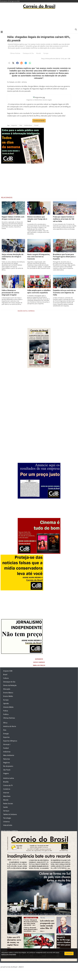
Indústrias (6, 752)
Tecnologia (7, 818)
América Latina (8, 778)
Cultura (6, 678)
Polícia (5, 711)
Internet (6, 793)
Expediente (39, 659)
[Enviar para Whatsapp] (30, 63)
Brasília (5, 782)
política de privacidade (8, 954)
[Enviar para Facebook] (17, 63)
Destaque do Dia (28, 53)
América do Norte (9, 726)
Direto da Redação (10, 685)
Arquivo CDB (7, 671)
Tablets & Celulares (10, 814)
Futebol (6, 748)
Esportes (6, 737)
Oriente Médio (8, 707)
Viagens (6, 773)
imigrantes (14, 125)
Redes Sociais (8, 803)
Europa (46, 53)
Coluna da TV (8, 785)
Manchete (6, 796)
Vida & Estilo (7, 825)
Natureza (6, 759)
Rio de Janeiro (8, 766)
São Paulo (6, 770)
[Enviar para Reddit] (21, 63)
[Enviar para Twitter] (13, 63)
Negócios (6, 762)
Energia (6, 734)
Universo (6, 822)
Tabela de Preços (39, 665)
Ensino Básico (8, 693)
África (5, 723)
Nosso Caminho (39, 662)
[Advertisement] (39, 19)
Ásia (4, 730)
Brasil (5, 674)
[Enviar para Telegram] (26, 63)
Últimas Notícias (15, 53)
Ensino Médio (8, 696)
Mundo (38, 53)
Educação (6, 689)
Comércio (6, 789)
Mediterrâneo (28, 125)
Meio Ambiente (8, 755)
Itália (20, 125)
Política (5, 714)
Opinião (6, 703)
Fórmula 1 (6, 744)
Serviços (6, 811)
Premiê (36, 125)
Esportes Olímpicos (10, 741)
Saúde (5, 807)
